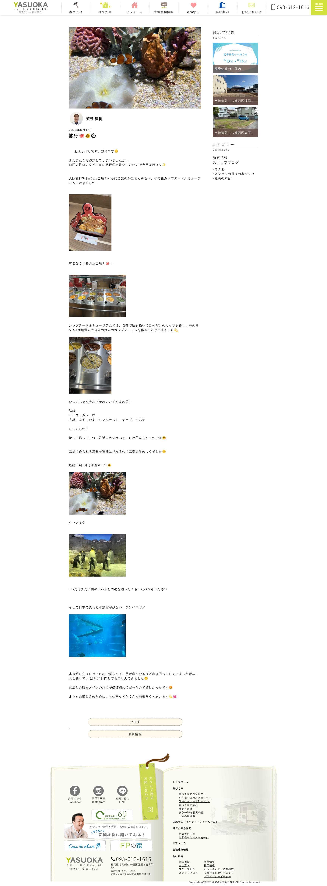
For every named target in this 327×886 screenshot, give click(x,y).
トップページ (181, 782)
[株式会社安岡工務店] (30, 7)
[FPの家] (131, 846)
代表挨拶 (184, 861)
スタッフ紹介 (187, 869)
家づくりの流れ (188, 805)
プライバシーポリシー (217, 876)
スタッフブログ (188, 872)
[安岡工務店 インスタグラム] (98, 802)
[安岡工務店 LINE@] (122, 802)
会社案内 (184, 865)
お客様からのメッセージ (194, 837)
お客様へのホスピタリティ (195, 797)
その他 (220, 169)
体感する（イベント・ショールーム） (196, 821)
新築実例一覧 (187, 834)
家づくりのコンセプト (192, 794)
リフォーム (179, 843)
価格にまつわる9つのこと (194, 801)
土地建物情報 (181, 849)
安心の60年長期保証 (191, 812)
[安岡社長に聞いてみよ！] (109, 826)
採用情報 (209, 865)
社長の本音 (223, 178)
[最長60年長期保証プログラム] (112, 816)
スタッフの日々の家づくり (235, 173)
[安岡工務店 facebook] (75, 802)
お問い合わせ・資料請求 (219, 869)
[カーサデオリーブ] (85, 846)
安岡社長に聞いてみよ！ (219, 872)
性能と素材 (185, 808)
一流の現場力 (187, 816)
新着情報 (135, 734)
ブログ (135, 722)
